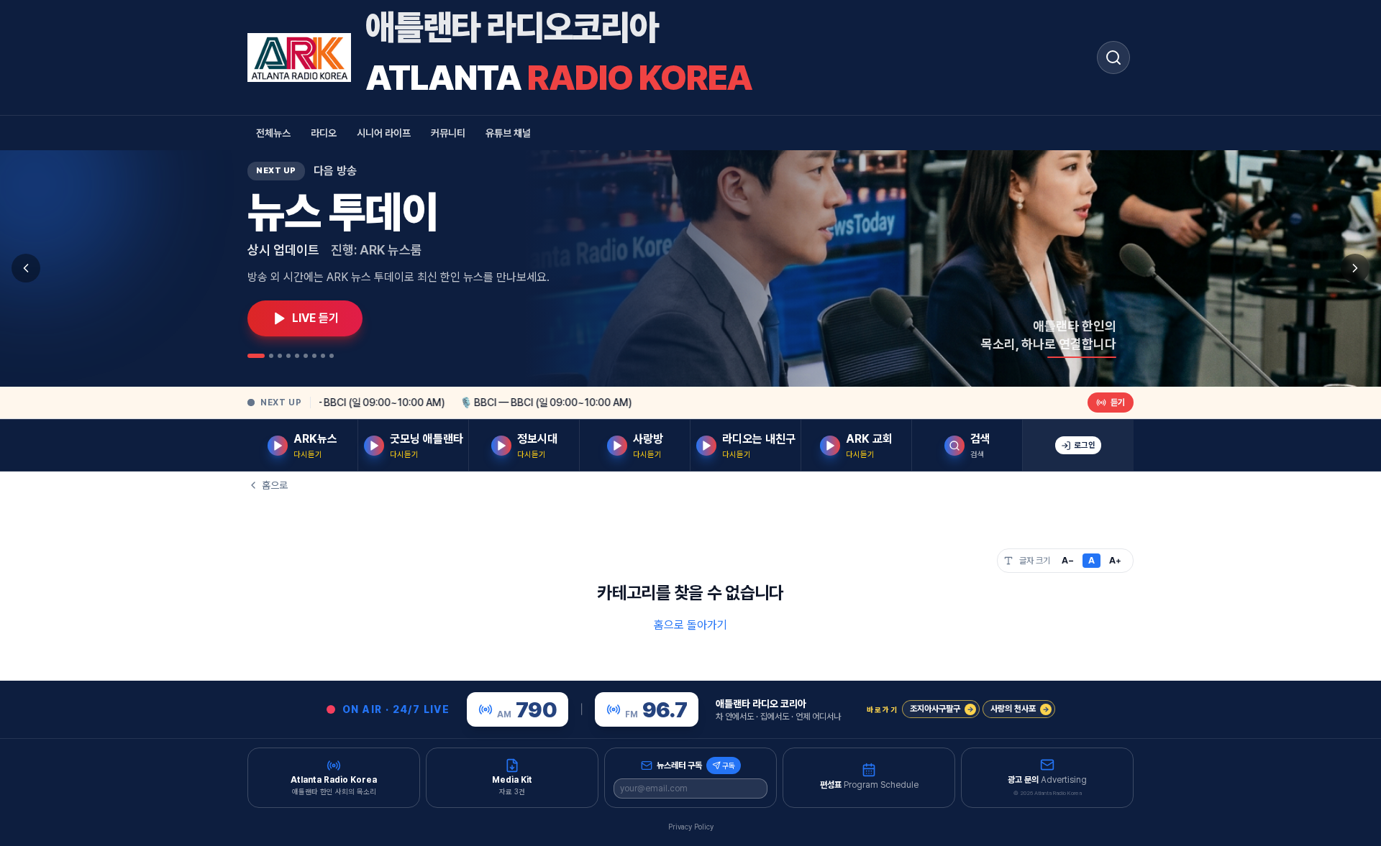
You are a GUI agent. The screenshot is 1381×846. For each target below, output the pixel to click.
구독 (728, 765)
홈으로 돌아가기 (690, 625)
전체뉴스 (273, 133)
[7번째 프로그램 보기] (314, 356)
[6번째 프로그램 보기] (306, 356)
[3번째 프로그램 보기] (280, 356)
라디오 (324, 133)
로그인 (1084, 445)
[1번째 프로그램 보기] (256, 356)
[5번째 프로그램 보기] (297, 356)
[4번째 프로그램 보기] (288, 356)
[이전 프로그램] (26, 268)
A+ (1115, 561)
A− (1068, 561)
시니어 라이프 (384, 133)
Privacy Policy (691, 826)
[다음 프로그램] (1355, 268)
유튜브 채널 (508, 133)
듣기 (1118, 402)
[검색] (1113, 57)
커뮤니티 (448, 133)
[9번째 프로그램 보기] (331, 356)
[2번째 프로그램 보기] (271, 356)
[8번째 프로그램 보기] (323, 356)
